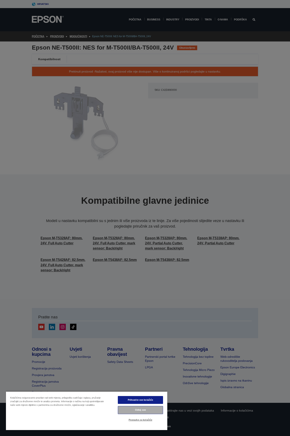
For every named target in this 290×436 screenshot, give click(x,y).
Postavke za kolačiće (140, 420)
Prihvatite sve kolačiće (140, 400)
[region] (86, 410)
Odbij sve (140, 410)
